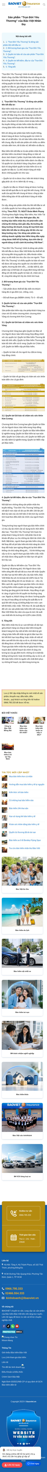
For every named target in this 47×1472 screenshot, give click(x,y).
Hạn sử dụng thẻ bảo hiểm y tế (22, 816)
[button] (3, 4)
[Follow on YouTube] (17, 1326)
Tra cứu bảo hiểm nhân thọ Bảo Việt (24, 848)
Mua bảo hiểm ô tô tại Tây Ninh (8, 756)
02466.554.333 (14, 1293)
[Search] (44, 4)
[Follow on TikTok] (8, 1326)
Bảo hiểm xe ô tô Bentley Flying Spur (25, 840)
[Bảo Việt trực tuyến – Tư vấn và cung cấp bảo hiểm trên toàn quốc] (24, 4)
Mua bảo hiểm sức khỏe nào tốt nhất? (23, 729)
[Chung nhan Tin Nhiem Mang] (11, 1340)
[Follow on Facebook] (4, 1326)
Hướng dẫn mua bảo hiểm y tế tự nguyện (26, 784)
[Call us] (13, 1326)
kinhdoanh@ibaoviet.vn (21, 1298)
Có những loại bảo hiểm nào (21, 800)
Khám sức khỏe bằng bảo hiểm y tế (24, 824)
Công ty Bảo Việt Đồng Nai (8, 728)
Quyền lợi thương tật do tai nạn (22, 832)
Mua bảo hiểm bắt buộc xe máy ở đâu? (39, 730)
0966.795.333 (14, 1288)
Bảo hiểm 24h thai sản (18, 808)
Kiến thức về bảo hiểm (18, 792)
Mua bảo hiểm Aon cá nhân (20, 776)
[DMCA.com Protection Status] (13, 1332)
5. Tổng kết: (9, 67)
